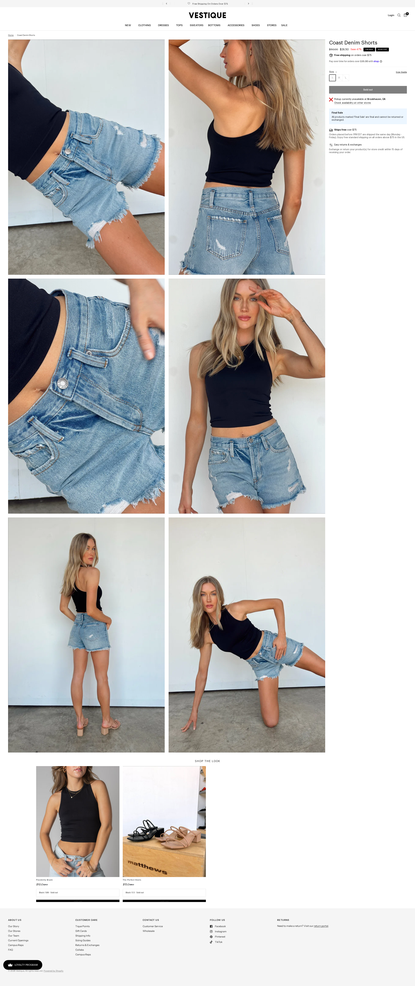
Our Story (13, 926)
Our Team (13, 935)
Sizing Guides (82, 940)
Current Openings (18, 940)
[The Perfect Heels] (164, 821)
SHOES (256, 25)
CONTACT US (151, 920)
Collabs (79, 949)
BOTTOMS (214, 25)
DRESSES (163, 25)
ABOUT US (14, 920)
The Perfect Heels (132, 880)
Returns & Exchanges (87, 945)
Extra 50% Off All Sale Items (207, 3)
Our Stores (14, 930)
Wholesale (148, 930)
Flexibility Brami (44, 880)
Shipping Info (82, 935)
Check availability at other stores (352, 103)
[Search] (399, 15)
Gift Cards (81, 930)
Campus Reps (16, 945)
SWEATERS (196, 25)
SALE (284, 25)
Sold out (78, 901)
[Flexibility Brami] (77, 821)
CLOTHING (144, 25)
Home (11, 35)
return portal (321, 925)
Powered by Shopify (53, 970)
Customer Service (153, 926)
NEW (128, 25)
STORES (271, 25)
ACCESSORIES (236, 25)
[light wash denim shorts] (158, 46)
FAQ (10, 949)
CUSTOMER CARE (86, 920)
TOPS (179, 25)
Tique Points (82, 926)
